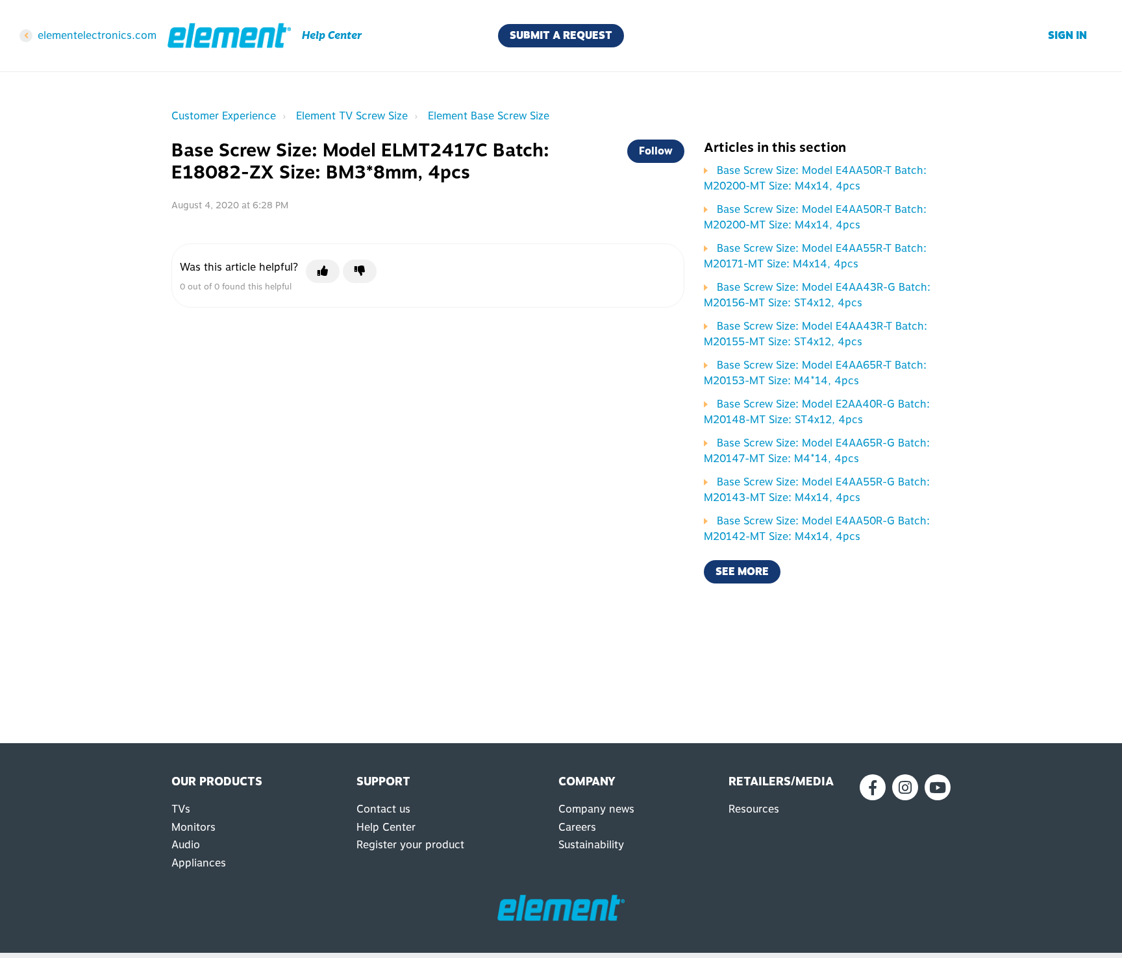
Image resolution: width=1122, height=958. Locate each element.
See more (742, 571)
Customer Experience (223, 116)
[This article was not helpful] (360, 271)
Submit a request (561, 35)
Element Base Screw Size (488, 116)
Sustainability (591, 845)
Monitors (193, 827)
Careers (577, 827)
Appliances (198, 863)
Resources (754, 809)
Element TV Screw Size (352, 116)
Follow (656, 151)
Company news (596, 809)
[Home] (229, 36)
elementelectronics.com (97, 35)
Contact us (383, 809)
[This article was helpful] (323, 271)
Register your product (410, 845)
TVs (180, 809)
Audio (185, 845)
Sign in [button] (1067, 35)
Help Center (386, 827)
